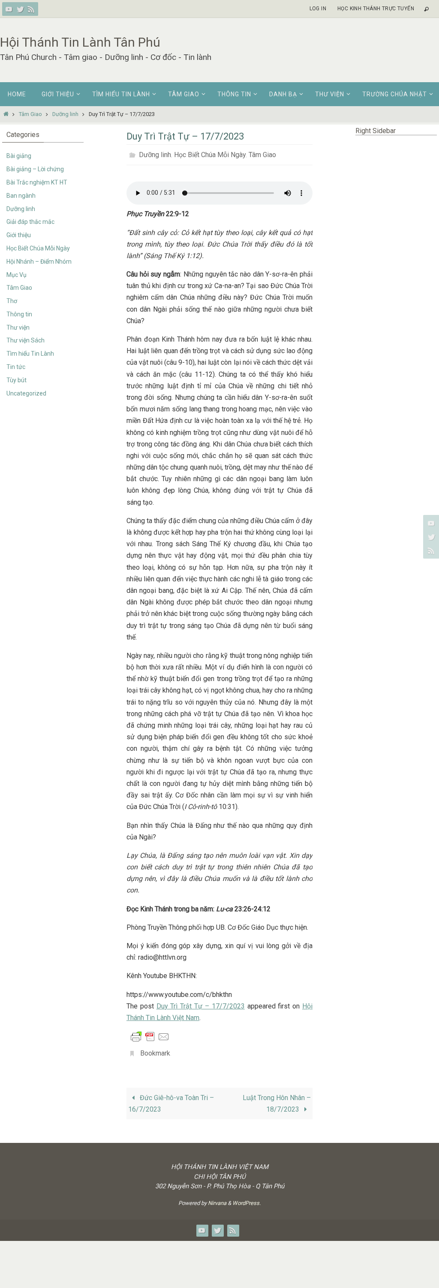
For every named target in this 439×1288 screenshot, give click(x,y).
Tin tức (15, 366)
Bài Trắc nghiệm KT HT (36, 182)
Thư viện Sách (25, 340)
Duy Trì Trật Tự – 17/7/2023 (200, 1003)
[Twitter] (20, 9)
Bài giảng (18, 155)
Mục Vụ (16, 274)
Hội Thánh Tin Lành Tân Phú (80, 42)
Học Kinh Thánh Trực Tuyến (375, 9)
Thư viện (18, 327)
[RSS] (31, 9)
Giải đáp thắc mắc (30, 221)
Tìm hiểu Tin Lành (30, 353)
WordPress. (246, 1198)
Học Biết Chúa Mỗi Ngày (210, 153)
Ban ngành (21, 195)
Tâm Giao (30, 114)
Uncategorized (26, 393)
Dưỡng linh (65, 114)
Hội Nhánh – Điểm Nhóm (39, 261)
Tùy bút (16, 380)
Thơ (11, 300)
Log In (318, 9)
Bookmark (155, 1050)
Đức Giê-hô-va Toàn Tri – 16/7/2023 (170, 1099)
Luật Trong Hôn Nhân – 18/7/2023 (277, 1099)
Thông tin (19, 314)
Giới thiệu (18, 235)
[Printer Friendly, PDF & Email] (150, 1034)
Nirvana (217, 1198)
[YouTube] (9, 9)
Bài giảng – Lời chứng (35, 169)
